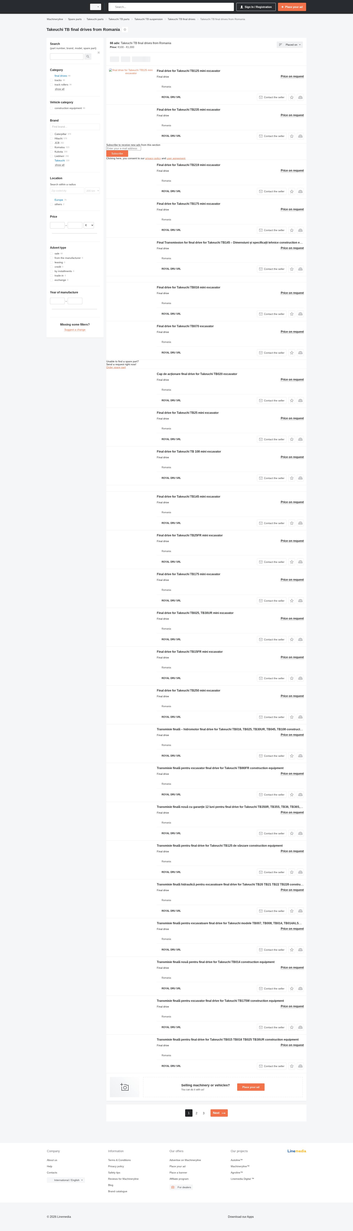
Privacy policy (116, 1166)
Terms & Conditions (119, 1160)
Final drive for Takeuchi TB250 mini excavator (188, 690)
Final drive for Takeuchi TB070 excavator (185, 326)
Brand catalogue (117, 1191)
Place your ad (250, 1087)
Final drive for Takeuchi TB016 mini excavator (188, 287)
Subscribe (117, 153)
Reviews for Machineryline (123, 1178)
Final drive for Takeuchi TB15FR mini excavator (190, 651)
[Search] (112, 7)
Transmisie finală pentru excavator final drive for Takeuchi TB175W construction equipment (220, 1000)
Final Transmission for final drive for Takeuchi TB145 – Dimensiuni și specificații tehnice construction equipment (235, 242)
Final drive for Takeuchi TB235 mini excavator (188, 109)
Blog (110, 1185)
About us (52, 1160)
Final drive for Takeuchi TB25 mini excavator (188, 412)
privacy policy (153, 158)
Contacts (52, 1172)
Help (49, 1166)
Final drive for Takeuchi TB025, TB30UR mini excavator (195, 612)
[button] (291, 97)
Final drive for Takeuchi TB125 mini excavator (188, 70)
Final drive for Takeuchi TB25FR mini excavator (190, 535)
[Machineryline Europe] (66, 7)
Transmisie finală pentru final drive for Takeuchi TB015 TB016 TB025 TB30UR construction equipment (228, 1039)
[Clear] (98, 52)
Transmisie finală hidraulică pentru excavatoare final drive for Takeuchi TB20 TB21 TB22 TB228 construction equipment (240, 884)
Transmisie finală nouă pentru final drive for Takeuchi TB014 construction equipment (215, 962)
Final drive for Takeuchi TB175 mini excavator (188, 203)
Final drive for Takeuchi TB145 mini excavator (188, 496)
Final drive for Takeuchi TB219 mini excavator (188, 165)
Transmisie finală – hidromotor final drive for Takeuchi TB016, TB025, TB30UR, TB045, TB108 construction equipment (238, 729)
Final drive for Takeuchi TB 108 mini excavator (189, 451)
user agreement (176, 158)
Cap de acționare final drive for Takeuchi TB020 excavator (197, 374)
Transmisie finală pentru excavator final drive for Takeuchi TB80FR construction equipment (220, 768)
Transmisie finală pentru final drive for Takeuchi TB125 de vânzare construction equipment (220, 845)
